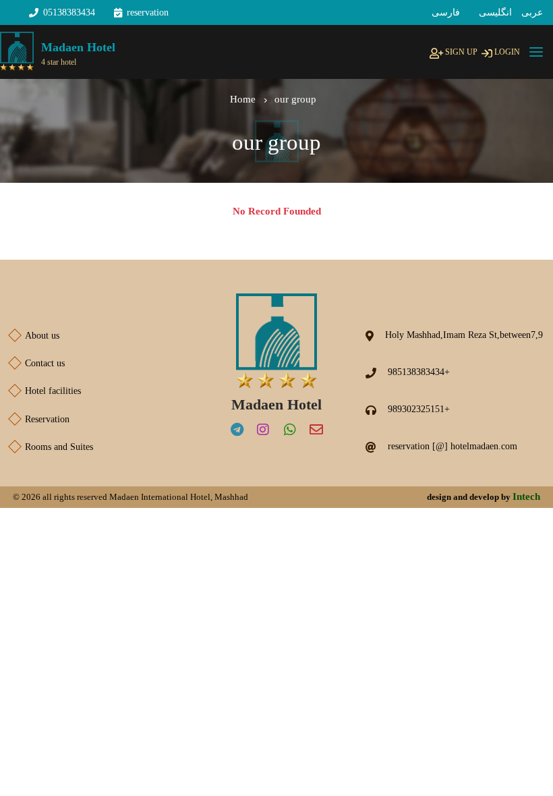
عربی (532, 12)
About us (34, 336)
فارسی (446, 12)
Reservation (39, 419)
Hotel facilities (45, 391)
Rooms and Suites (51, 447)
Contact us (37, 363)
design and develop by (483, 496)
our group (295, 99)
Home (243, 99)
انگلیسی (495, 12)
